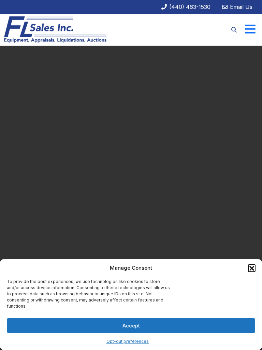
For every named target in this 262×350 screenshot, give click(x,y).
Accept (131, 325)
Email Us (240, 6)
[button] (251, 268)
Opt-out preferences (127, 341)
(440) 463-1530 (189, 6)
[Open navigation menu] (250, 29)
